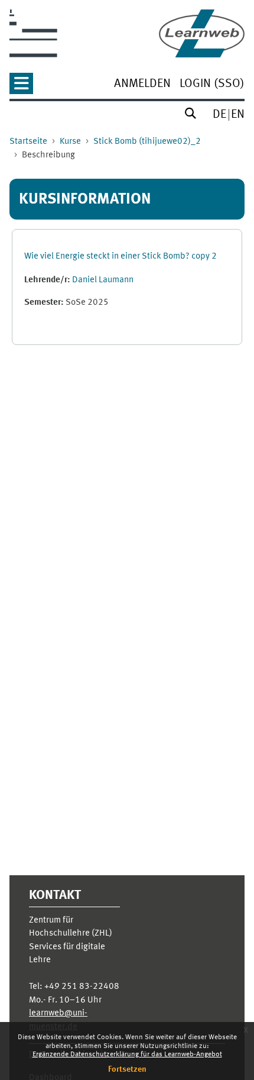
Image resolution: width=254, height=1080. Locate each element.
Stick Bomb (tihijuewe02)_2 (147, 141)
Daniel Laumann (102, 280)
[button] (21, 87)
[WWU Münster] (33, 33)
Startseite (28, 141)
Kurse (70, 141)
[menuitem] (142, 84)
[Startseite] (202, 33)
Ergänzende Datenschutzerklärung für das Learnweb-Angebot (127, 1054)
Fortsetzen (127, 1069)
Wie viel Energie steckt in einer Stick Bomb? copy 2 (120, 256)
